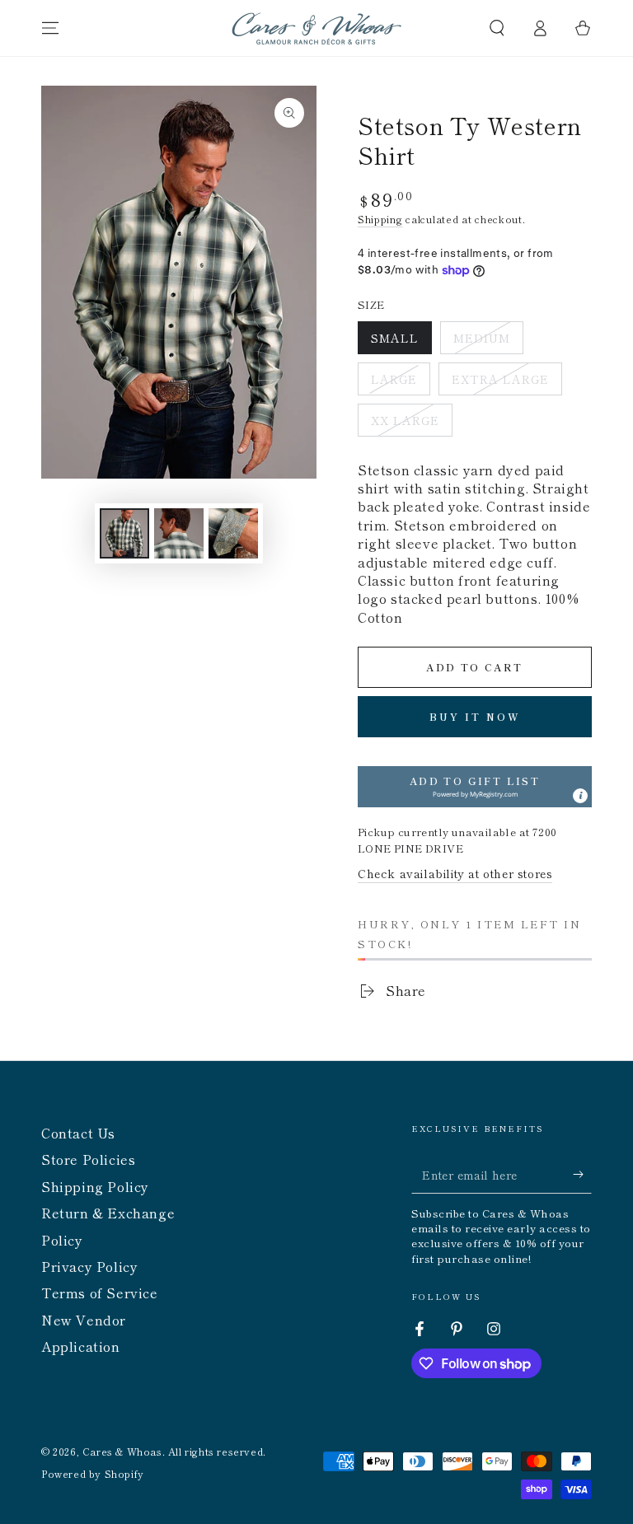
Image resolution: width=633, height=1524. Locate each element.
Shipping (380, 219)
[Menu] (50, 28)
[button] (497, 28)
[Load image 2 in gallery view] (179, 533)
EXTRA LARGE (500, 383)
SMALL (401, 342)
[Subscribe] (582, 1175)
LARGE (400, 383)
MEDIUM (487, 342)
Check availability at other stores (455, 873)
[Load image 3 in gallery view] (233, 533)
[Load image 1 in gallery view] (124, 533)
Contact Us (78, 1133)
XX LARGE (406, 424)
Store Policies (88, 1159)
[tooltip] (580, 795)
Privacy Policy (89, 1266)
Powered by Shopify (92, 1473)
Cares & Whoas (122, 1451)
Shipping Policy (95, 1186)
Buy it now (475, 716)
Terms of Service (99, 1292)
